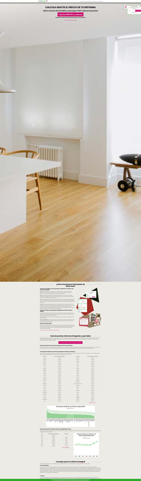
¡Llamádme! (138, 10)
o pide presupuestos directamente (70, 20)
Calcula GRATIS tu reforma (70, 14)
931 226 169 (100, 1)
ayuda (93, 1)
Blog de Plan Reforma (81, 463)
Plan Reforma (92, 402)
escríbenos (135, 12)
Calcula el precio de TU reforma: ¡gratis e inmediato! (70, 342)
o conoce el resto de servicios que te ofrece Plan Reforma (49, 330)
